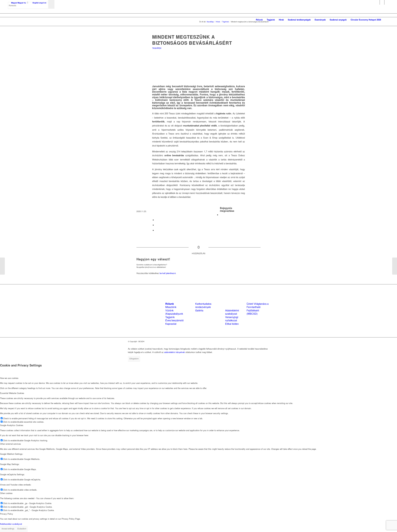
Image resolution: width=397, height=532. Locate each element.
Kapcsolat (170, 323)
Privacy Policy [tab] (6, 513)
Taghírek (156, 48)
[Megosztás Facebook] (221, 214)
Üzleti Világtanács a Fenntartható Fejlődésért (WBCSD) (258, 308)
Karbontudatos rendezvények (203, 305)
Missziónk (170, 307)
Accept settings (8, 528)
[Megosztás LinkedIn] (156, 225)
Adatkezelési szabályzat (11, 523)
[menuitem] (259, 19)
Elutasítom (21, 528)
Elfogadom (134, 358)
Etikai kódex (232, 323)
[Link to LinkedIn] (382, 2)
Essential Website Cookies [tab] (12, 393)
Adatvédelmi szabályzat (232, 312)
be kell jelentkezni (168, 273)
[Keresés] (386, 19)
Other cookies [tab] (6, 493)
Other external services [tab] (10, 443)
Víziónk (169, 310)
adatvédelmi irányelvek (174, 352)
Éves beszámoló (174, 320)
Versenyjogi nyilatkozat (231, 318)
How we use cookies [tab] (9, 378)
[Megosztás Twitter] (156, 219)
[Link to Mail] (386, 2)
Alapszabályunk (174, 313)
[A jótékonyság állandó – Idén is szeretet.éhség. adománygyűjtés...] (2, 266)
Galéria (199, 310)
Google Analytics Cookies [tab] (11, 425)
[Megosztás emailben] (156, 230)
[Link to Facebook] (377, 2)
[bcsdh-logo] (31, 19)
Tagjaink (170, 317)
